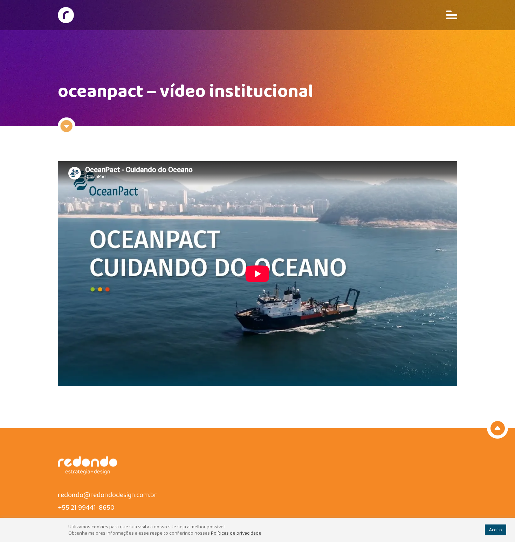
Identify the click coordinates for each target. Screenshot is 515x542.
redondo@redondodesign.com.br (107, 495)
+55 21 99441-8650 (86, 507)
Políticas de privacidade (236, 533)
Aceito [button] (495, 530)
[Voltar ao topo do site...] (497, 428)
